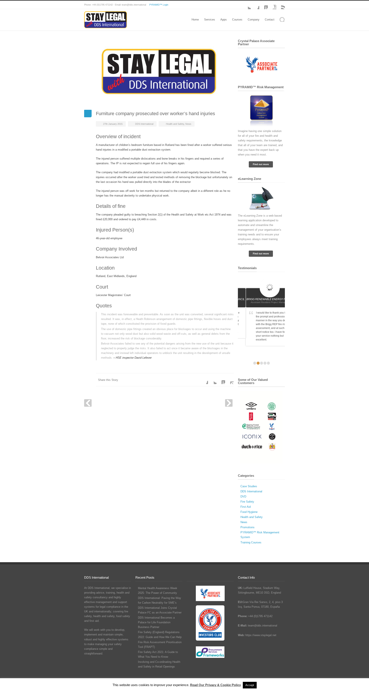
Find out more (261, 164)
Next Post (229, 403)
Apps (223, 19)
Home (195, 19)
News (188, 124)
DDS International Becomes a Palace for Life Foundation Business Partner (156, 622)
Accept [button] (249, 685)
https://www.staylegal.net (260, 635)
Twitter (212, 380)
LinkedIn (263, 5)
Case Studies (248, 486)
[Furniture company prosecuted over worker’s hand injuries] (159, 71)
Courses (237, 19)
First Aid (245, 506)
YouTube (272, 5)
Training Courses (250, 542)
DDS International (144, 124)
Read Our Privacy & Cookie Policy (215, 685)
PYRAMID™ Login (158, 4)
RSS (280, 5)
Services (209, 19)
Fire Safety (247, 501)
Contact (269, 19)
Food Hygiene (249, 511)
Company (253, 19)
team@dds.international (262, 625)
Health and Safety (175, 124)
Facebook (255, 5)
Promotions (247, 527)
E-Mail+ (229, 380)
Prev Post (88, 403)
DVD (243, 496)
